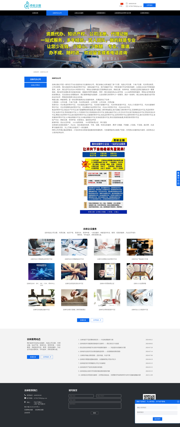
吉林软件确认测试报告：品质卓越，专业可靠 (94, 355)
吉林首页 (35, 13)
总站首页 (27, 412)
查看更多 (83, 320)
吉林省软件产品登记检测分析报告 (90, 367)
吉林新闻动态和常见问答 (123, 13)
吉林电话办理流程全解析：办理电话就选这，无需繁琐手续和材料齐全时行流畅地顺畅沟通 (109, 375)
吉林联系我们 (144, 13)
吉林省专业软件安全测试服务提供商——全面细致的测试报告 (99, 351)
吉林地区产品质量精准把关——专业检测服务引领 (95, 339)
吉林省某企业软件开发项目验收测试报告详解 (94, 371)
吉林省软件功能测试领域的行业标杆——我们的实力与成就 (98, 343)
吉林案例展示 (100, 13)
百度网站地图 (28, 410)
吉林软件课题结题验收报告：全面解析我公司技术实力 (97, 359)
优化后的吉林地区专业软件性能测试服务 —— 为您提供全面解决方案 (102, 347)
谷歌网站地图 (39, 410)
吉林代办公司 (57, 13)
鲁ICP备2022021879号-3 (31, 407)
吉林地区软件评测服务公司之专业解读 (91, 363)
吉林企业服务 (79, 13)
